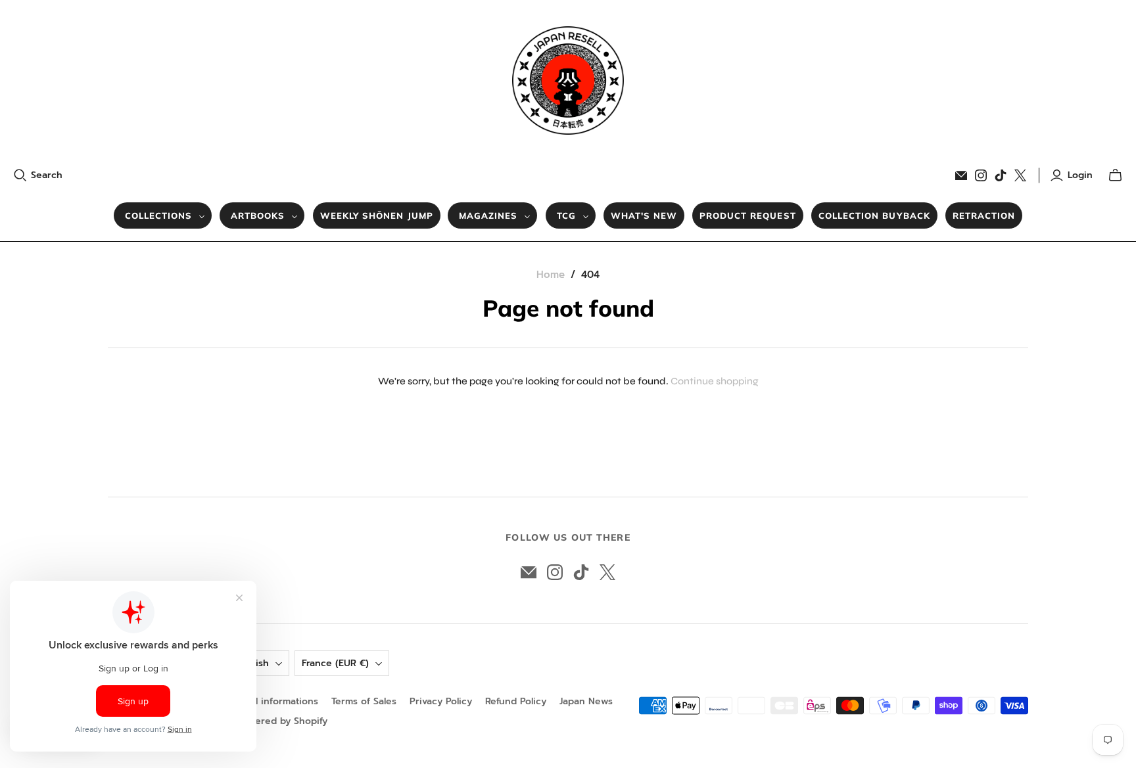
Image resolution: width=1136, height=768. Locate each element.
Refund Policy (515, 701)
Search (46, 175)
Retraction (984, 215)
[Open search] (20, 175)
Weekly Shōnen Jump (376, 215)
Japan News (586, 701)
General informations (270, 701)
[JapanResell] (568, 80)
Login (1080, 175)
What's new (644, 215)
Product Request (747, 215)
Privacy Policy (441, 701)
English (253, 663)
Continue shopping (715, 381)
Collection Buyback (874, 215)
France (335, 663)
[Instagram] (981, 175)
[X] (1020, 175)
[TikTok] (1000, 175)
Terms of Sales (363, 701)
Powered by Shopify (282, 721)
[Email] (961, 175)
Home (550, 274)
